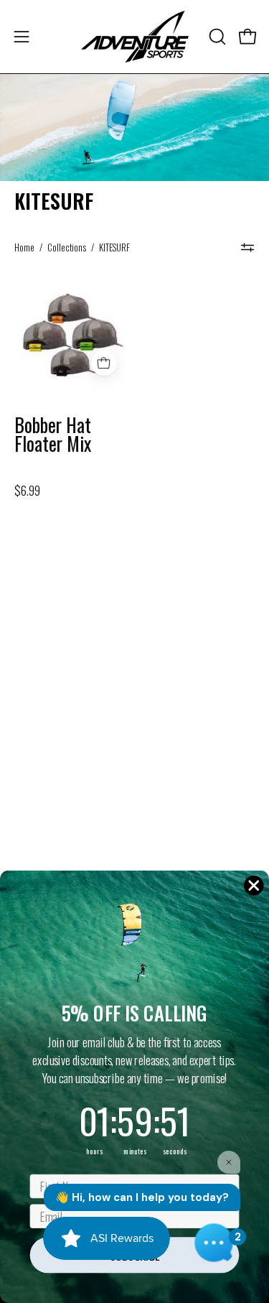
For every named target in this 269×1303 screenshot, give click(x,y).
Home (24, 247)
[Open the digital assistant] (214, 1243)
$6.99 (27, 490)
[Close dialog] (253, 885)
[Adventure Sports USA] (135, 36)
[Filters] (248, 247)
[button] (216, 37)
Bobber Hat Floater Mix (52, 435)
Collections (66, 247)
